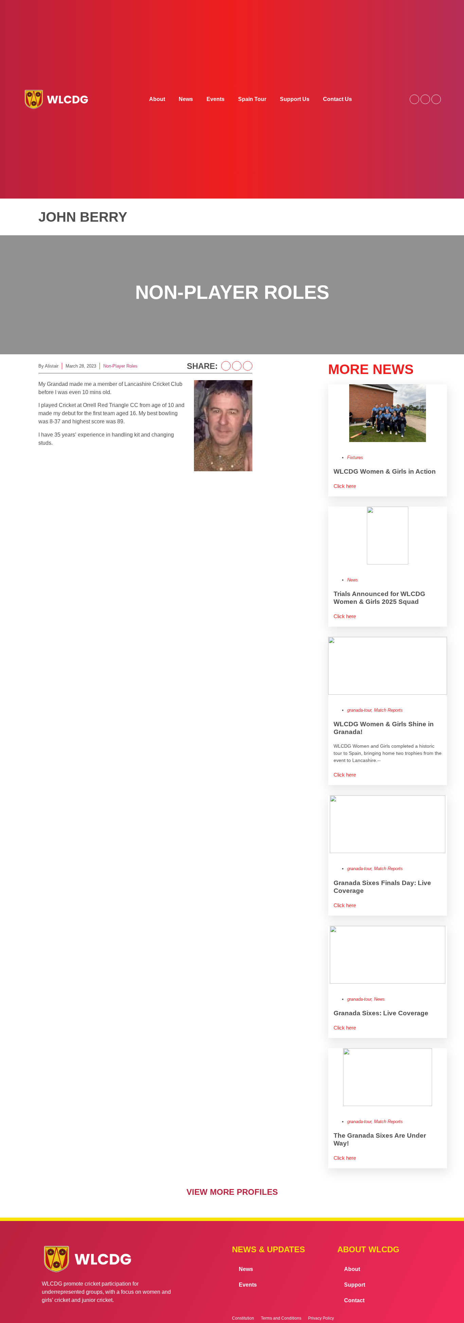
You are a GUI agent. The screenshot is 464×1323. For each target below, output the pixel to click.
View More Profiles (232, 1192)
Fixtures (355, 457)
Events (216, 99)
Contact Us (337, 99)
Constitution (243, 1318)
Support (354, 1285)
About (157, 99)
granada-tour (359, 710)
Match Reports (388, 710)
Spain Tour (252, 99)
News (186, 99)
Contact (354, 1300)
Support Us (294, 99)
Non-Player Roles (120, 366)
